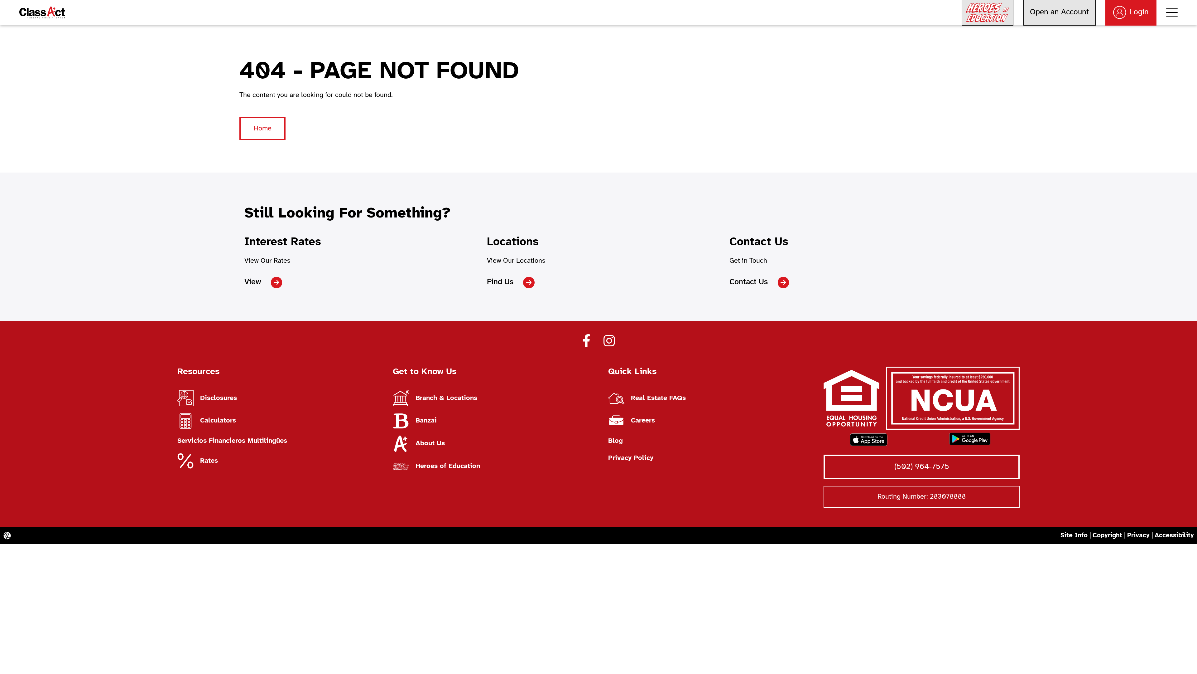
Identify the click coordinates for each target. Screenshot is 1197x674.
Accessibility (1174, 535)
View (252, 282)
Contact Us (748, 282)
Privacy (1138, 535)
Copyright (1107, 535)
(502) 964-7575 (921, 467)
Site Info (1074, 535)
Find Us (500, 282)
